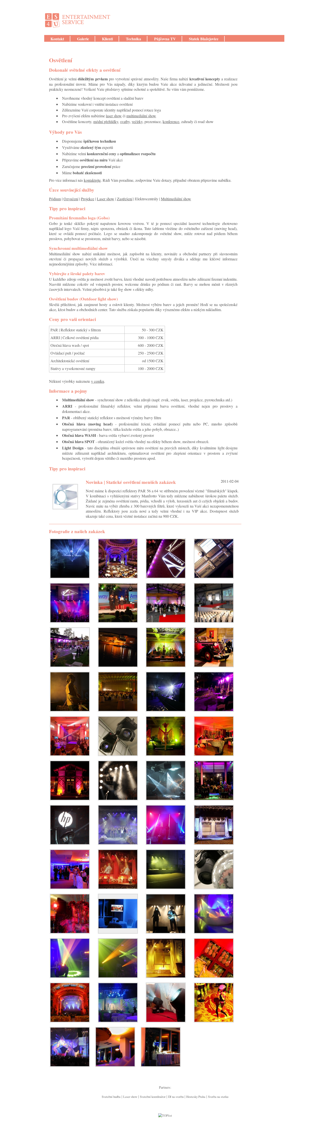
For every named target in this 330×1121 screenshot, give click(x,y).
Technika (133, 39)
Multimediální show (176, 198)
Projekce (87, 198)
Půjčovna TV (165, 39)
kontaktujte (92, 180)
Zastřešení (124, 198)
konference (171, 121)
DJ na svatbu (176, 1096)
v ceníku (97, 381)
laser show (114, 115)
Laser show (105, 198)
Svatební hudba (111, 1096)
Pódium (55, 198)
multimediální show (141, 115)
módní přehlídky (105, 121)
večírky (137, 121)
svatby (125, 121)
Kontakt (57, 39)
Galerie (83, 39)
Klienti (107, 39)
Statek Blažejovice (203, 39)
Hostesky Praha (195, 1096)
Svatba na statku (218, 1096)
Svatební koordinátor (152, 1096)
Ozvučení (71, 198)
